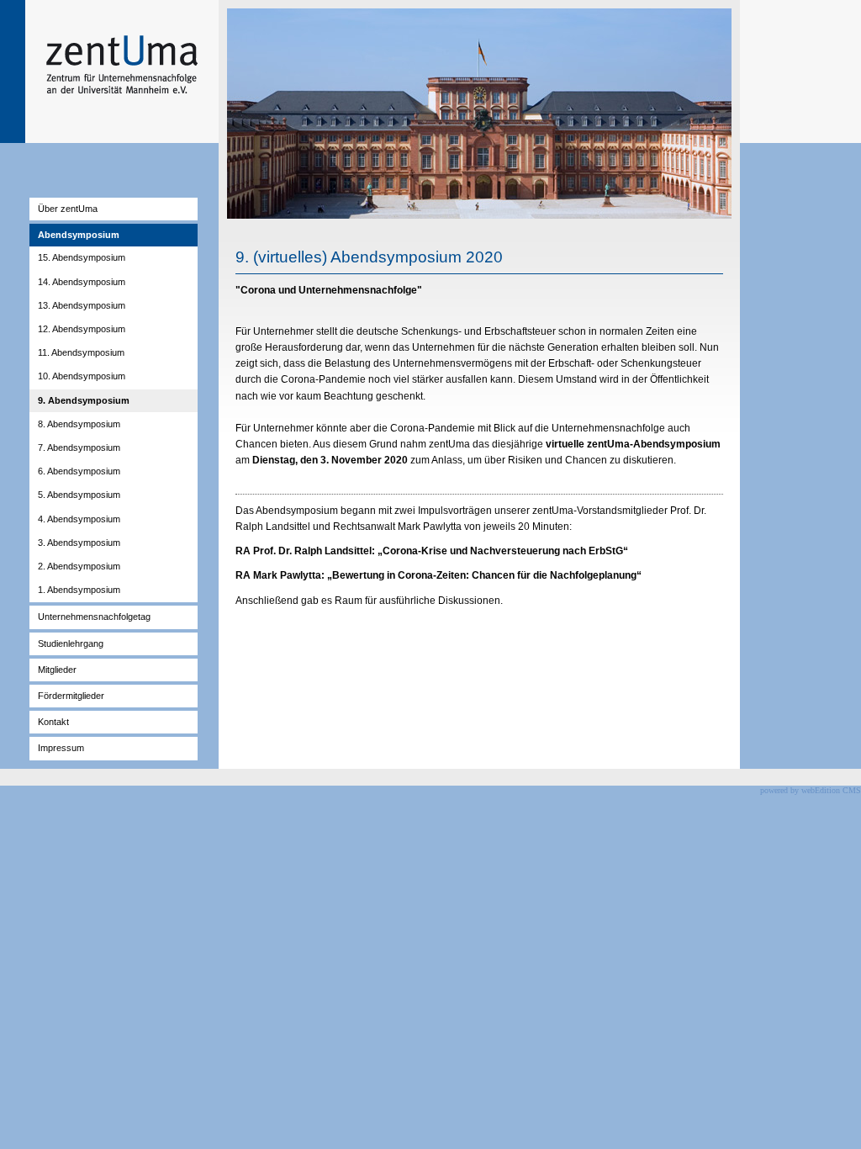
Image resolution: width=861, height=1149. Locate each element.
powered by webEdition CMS (810, 790)
